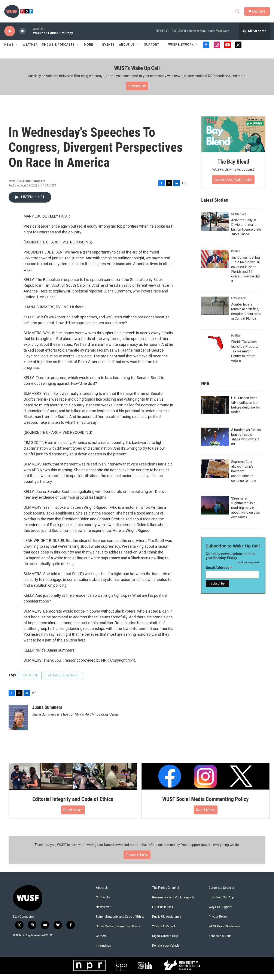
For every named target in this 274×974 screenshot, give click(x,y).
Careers (101, 936)
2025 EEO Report (163, 926)
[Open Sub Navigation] (16, 44)
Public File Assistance (166, 916)
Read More (73, 809)
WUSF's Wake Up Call (137, 68)
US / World (29, 675)
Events (108, 44)
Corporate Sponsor (221, 887)
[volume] (22, 31)
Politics (235, 251)
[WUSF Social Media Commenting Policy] (205, 776)
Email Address (219, 567)
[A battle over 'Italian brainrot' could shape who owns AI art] (215, 437)
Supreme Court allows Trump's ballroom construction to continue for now (243, 471)
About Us (102, 887)
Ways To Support (220, 907)
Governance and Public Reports (173, 897)
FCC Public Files (162, 907)
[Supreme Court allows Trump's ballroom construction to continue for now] (215, 468)
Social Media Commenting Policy (118, 926)
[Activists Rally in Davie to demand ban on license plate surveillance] (215, 221)
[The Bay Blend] (233, 134)
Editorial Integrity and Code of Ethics (72, 799)
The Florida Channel (165, 887)
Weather (30, 44)
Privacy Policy (218, 916)
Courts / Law (238, 213)
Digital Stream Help (165, 936)
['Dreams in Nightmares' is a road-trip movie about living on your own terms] (215, 505)
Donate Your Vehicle (166, 945)
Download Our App (221, 897)
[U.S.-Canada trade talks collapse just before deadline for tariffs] (215, 405)
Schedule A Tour (220, 936)
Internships (103, 945)
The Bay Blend (233, 161)
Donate (258, 11)
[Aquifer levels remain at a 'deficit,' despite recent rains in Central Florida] (215, 306)
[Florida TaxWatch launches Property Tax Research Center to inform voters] (215, 343)
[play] (9, 31)
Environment (238, 298)
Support (151, 44)
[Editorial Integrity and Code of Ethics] (73, 776)
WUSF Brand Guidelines (224, 926)
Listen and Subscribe (233, 179)
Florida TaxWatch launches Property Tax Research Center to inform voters (244, 351)
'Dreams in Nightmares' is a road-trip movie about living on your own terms (245, 507)
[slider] (29, 31)
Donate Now (137, 854)
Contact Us (103, 897)
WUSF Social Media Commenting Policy (205, 799)
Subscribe (137, 85)
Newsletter (103, 907)
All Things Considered (63, 675)
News (8, 44)
